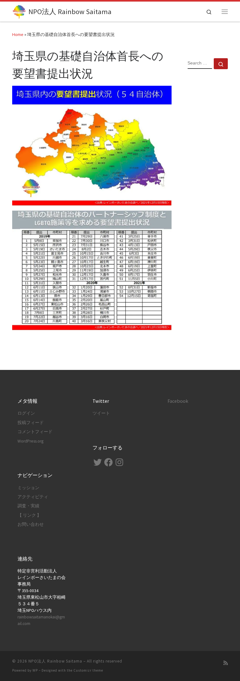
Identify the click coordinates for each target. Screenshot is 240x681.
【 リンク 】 (29, 515)
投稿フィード (31, 422)
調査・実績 (28, 506)
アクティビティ (33, 496)
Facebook (178, 401)
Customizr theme (88, 670)
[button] (92, 146)
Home (17, 34)
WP (35, 670)
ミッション (28, 487)
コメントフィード (35, 431)
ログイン (26, 413)
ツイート (101, 413)
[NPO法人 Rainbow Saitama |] (19, 10)
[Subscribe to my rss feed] (225, 663)
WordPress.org (30, 441)
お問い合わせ (31, 524)
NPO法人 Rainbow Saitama (55, 661)
